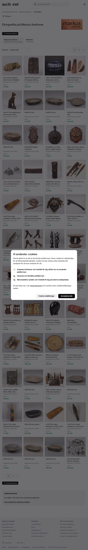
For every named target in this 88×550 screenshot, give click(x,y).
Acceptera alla (66, 296)
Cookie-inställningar (46, 296)
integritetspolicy (36, 286)
